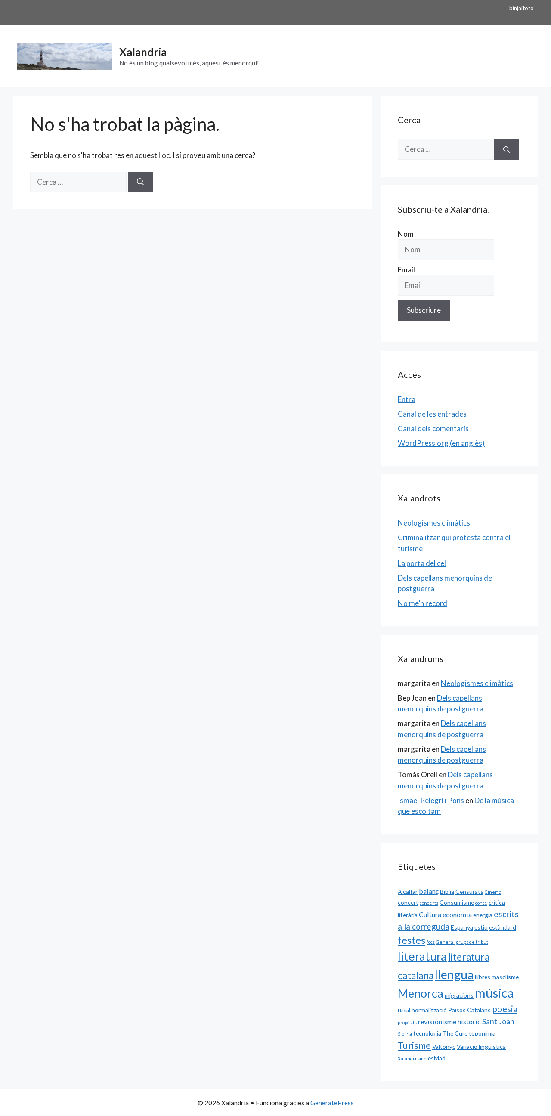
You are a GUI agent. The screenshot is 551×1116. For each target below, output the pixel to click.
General (445, 942)
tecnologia (427, 1033)
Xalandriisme (412, 1058)
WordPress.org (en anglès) (441, 443)
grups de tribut (472, 942)
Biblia (447, 891)
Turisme (414, 1045)
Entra (406, 399)
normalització (429, 1010)
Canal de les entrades (432, 413)
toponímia (482, 1033)
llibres (482, 976)
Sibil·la (405, 1033)
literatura (422, 956)
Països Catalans (469, 1010)
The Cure (455, 1033)
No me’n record (422, 603)
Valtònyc (443, 1046)
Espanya (462, 927)
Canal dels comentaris (433, 428)
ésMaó (437, 1058)
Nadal (404, 1010)
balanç (429, 891)
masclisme (505, 976)
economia (457, 914)
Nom (406, 233)
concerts (429, 903)
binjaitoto (521, 8)
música (494, 992)
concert (408, 902)
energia (482, 914)
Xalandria (143, 51)
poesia (504, 1009)
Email (406, 269)
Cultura (430, 914)
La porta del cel (422, 563)
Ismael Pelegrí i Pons (431, 800)
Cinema (493, 892)
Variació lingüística (481, 1046)
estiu (481, 927)
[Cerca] (140, 182)
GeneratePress (332, 1103)
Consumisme (457, 902)
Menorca (420, 993)
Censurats (469, 891)
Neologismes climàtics (434, 522)
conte (481, 903)
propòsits (407, 1022)
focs (431, 942)
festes (411, 940)
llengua (454, 974)
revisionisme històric (449, 1021)
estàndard (502, 927)
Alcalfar (408, 891)
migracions (459, 995)
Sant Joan (498, 1021)
